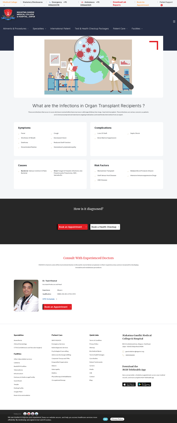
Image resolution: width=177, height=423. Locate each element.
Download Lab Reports (119, 3)
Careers (92, 366)
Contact (92, 376)
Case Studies (93, 358)
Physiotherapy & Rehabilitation (61, 376)
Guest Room (18, 381)
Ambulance (89, 3)
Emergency (57, 3)
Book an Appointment (70, 227)
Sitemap (92, 347)
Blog (90, 380)
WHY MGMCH (56, 340)
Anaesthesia (18, 340)
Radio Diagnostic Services (60, 347)
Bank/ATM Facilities (20, 366)
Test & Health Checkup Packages (92, 28)
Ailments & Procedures (15, 28)
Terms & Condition (95, 340)
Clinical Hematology (20, 344)
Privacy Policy (93, 344)
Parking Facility (18, 388)
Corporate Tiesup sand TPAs (61, 358)
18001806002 (130, 355)
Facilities (136, 28)
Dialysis (54, 366)
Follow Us (17, 414)
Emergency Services (58, 344)
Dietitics (54, 373)
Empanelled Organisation (60, 362)
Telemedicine (18, 370)
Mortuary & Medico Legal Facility (24, 377)
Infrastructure (18, 373)
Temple (16, 384)
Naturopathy (56, 369)
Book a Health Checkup (104, 227)
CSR (90, 373)
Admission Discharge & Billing (61, 355)
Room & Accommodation (22, 395)
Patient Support (166, 2)
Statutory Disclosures (33, 2)
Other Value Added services (23, 359)
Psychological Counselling (60, 351)
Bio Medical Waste (95, 351)
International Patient (60, 28)
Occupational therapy (58, 380)
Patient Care (119, 28)
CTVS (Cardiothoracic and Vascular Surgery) (28, 347)
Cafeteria (17, 363)
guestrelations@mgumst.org (134, 351)
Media (91, 369)
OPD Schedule (49, 299)
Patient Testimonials (96, 362)
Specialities (38, 28)
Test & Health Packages (96, 355)
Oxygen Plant (18, 392)
